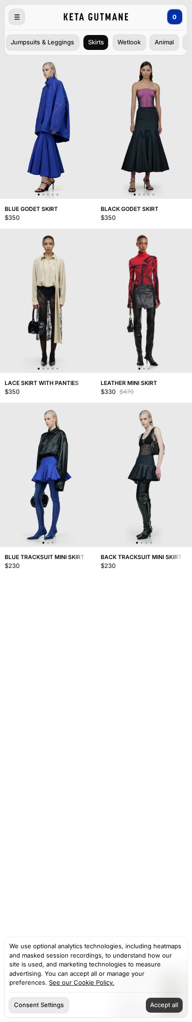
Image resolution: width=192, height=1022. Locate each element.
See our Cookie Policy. (81, 983)
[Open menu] (17, 17)
